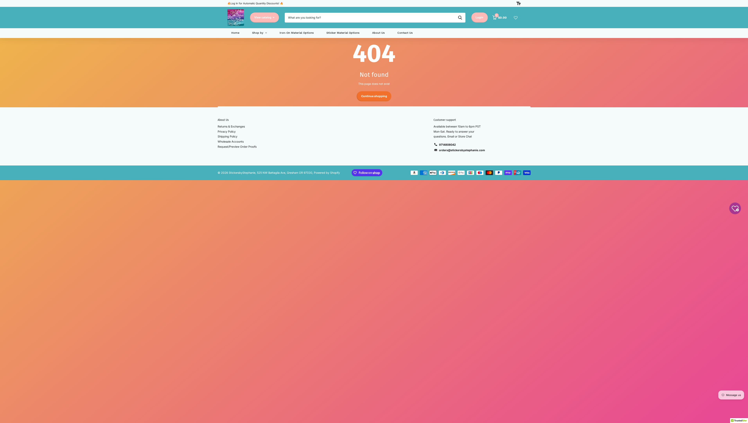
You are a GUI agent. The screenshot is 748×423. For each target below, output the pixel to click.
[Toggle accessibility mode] (518, 3)
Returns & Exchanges (231, 126)
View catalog (263, 17)
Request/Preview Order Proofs (237, 146)
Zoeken (460, 18)
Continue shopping (374, 96)
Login (479, 17)
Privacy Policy (227, 131)
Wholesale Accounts (231, 141)
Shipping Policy (227, 136)
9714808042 (447, 144)
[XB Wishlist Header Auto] (515, 17)
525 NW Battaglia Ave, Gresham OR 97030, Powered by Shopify (298, 172)
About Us (223, 120)
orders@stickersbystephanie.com (462, 150)
